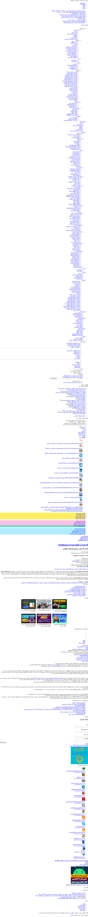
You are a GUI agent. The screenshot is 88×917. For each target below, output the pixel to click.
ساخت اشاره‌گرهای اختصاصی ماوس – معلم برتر (74, 894)
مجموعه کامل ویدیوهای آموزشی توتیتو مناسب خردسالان (72, 14)
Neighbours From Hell (80, 586)
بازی (84, 429)
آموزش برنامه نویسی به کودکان (52, 448)
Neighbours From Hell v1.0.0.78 (73, 545)
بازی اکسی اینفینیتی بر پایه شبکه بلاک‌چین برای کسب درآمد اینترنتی (39, 709)
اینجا (78, 700)
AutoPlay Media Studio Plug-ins (75, 477)
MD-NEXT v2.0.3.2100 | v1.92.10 (74, 509)
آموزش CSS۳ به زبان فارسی (63, 467)
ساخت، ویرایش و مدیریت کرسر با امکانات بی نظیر (49, 894)
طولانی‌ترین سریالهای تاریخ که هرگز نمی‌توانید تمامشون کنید (71, 392)
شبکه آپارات (82, 910)
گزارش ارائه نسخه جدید (82, 657)
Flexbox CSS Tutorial (77, 458)
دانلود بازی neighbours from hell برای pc (76, 590)
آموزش (80, 513)
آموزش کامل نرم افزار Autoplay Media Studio (54, 492)
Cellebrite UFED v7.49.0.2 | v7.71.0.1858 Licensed (71, 507)
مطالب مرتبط (82, 642)
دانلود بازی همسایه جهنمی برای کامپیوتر (76, 594)
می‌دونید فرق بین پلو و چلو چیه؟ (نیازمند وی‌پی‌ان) (74, 391)
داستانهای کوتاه (81, 399)
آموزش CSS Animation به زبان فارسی (62, 472)
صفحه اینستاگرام (81, 906)
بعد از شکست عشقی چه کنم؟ (78, 395)
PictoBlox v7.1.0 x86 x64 (76, 453)
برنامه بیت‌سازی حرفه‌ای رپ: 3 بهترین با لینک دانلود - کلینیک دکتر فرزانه (69, 895)
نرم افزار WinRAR (58, 678)
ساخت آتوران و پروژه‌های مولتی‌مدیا (50, 487)
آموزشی (83, 430)
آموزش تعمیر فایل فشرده (82, 659)
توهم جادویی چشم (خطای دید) (78, 406)
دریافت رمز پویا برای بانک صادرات (77, 401)
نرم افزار (83, 428)
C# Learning (79, 497)
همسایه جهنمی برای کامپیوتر (78, 595)
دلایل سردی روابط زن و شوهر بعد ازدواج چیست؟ (74, 400)
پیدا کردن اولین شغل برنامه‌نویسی (68, 896)
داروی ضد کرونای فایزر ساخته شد (77, 389)
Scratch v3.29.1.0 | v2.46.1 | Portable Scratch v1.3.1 (71, 448)
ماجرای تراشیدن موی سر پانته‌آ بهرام (76, 404)
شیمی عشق (82, 409)
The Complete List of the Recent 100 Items (73, 511)
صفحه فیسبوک (81, 907)
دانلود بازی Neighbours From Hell (77, 589)
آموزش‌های (79, 525)
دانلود (84, 640)
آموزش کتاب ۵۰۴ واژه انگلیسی (78, 13)
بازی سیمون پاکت (73, 714)
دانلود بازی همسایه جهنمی (79, 592)
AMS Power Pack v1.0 (77, 482)
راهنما (84, 641)
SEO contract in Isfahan (77, 443)
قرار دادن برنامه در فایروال (82, 658)
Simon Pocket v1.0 (81, 714)
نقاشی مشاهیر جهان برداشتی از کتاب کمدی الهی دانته (73, 412)
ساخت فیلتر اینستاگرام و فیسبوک (55, 502)
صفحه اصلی (82, 3)
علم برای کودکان (81, 18)
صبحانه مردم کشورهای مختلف (78, 405)
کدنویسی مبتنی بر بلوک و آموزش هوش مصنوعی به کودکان (57, 453)
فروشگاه (83, 4)
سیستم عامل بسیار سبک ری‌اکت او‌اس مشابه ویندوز (73, 16)
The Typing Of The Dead (79, 711)
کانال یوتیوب (82, 909)
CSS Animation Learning (76, 472)
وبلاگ (84, 5)
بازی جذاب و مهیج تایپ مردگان (67, 711)
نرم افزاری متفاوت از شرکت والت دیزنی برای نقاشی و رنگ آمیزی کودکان (68, 10)
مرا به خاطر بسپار (77, 381)
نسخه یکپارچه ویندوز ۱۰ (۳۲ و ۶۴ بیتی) (76, 19)
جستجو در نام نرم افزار (75, 371)
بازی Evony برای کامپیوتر (67, 704)
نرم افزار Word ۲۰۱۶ (77, 893)
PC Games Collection (80, 706)
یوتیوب (83, 7)
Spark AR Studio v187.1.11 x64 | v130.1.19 (72, 502)
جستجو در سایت (77, 370)
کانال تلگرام (82, 905)
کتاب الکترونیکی (81, 433)
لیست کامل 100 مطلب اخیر (57, 511)
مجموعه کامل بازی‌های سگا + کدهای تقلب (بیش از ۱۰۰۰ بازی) (71, 12)
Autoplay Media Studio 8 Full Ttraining (73, 492)
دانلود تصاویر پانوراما (80, 413)
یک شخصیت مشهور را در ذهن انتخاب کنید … (75, 410)
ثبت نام (65, 382)
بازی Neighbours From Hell (79, 587)
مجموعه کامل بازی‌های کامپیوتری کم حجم (66, 706)
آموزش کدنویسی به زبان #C (70, 497)
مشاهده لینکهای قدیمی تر (79, 415)
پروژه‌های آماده (81, 432)
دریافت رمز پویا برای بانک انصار (78, 402)
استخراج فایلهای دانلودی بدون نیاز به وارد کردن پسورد (73, 17)
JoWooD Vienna (75, 561)
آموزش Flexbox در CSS (67, 458)
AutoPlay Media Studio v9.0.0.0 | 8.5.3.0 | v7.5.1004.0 (70, 487)
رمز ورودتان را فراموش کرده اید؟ (74, 382)
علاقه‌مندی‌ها (82, 437)
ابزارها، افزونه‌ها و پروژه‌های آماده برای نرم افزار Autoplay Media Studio (56, 482)
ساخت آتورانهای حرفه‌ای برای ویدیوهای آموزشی (74, 22)
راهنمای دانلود (85, 661)
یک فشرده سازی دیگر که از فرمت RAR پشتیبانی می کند (40, 678)
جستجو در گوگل (77, 372)
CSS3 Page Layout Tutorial (76, 467)
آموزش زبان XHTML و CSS (64, 463)
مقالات (83, 436)
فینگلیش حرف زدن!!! (80, 408)
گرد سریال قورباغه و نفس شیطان (77, 393)
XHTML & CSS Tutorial (76, 463)
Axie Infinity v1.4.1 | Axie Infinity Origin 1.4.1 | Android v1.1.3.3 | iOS (69, 709)
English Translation (84, 655)
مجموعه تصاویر (81, 434)
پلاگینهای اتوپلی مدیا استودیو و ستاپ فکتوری (58, 477)
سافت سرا (82, 898)
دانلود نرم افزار (84, 25)
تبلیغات (83, 8)
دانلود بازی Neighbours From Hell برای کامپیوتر (74, 591)
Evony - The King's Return (79, 704)
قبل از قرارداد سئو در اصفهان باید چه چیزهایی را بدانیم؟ (72, 388)
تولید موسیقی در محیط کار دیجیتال (43, 895)
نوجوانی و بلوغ (82, 397)
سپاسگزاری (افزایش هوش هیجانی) (77, 396)
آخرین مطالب (82, 427)
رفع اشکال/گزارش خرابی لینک (81, 654)
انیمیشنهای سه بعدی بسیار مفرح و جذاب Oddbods (74, 21)
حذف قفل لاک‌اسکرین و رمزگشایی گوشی (50, 507)
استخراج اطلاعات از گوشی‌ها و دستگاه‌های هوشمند (55, 509)
